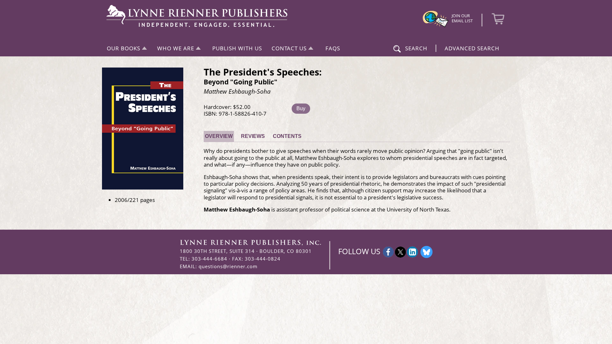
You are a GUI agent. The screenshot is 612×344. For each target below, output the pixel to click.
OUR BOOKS (123, 48)
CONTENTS (287, 136)
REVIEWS (253, 136)
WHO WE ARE (175, 48)
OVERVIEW (219, 136)
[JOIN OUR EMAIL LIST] (436, 26)
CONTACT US (289, 48)
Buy (300, 108)
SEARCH (416, 48)
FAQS (332, 48)
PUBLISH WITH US (237, 48)
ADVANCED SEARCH (472, 48)
